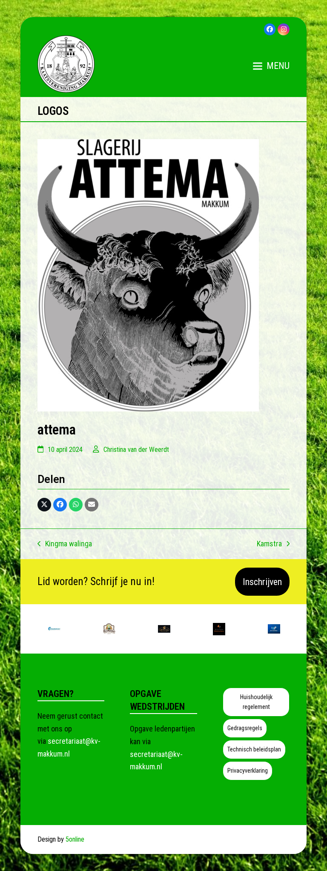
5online (75, 839)
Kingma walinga (64, 544)
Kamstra (269, 544)
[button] (271, 66)
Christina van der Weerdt (136, 449)
